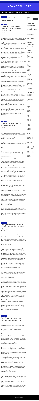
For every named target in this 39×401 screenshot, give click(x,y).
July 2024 (29, 74)
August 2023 (29, 85)
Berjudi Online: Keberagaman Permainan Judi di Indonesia (11, 319)
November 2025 (30, 57)
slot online (29, 112)
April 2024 (29, 78)
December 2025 (30, 56)
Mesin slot (29, 96)
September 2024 (30, 71)
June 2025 (29, 64)
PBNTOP (22, 397)
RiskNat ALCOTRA (19, 6)
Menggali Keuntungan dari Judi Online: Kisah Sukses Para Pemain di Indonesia (12, 227)
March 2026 (29, 52)
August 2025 (29, 61)
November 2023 (30, 82)
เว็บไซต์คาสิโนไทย (30, 146)
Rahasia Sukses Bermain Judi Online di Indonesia (11, 124)
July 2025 (29, 62)
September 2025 (30, 60)
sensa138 (29, 114)
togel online (29, 128)
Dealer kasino (29, 94)
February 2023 (30, 87)
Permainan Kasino (30, 98)
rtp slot (28, 130)
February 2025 (30, 69)
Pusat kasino (26, 12)
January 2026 (29, 55)
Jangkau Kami (11, 12)
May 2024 (29, 76)
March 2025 (29, 67)
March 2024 (29, 79)
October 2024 (29, 70)
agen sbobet (29, 139)
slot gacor (29, 107)
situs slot (28, 105)
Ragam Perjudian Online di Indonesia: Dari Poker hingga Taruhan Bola (11, 28)
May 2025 (29, 65)
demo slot (29, 120)
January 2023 (29, 88)
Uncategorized (4, 24)
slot (28, 115)
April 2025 (29, 66)
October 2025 (29, 58)
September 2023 (30, 84)
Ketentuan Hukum (19, 12)
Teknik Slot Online (30, 99)
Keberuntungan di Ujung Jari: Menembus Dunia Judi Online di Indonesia (32, 29)
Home (6, 12)
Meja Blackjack (29, 95)
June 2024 (29, 75)
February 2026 (30, 53)
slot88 (28, 103)
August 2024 (29, 73)
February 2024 (30, 80)
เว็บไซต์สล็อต (29, 142)
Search (28, 17)
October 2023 (29, 83)
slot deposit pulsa (30, 135)
